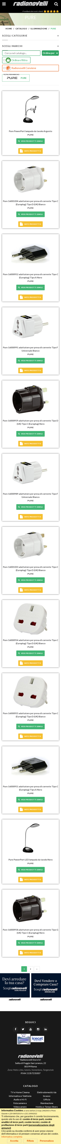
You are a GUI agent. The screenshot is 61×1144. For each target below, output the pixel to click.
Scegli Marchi (30, 46)
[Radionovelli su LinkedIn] (45, 1029)
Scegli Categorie (30, 35)
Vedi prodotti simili (31, 141)
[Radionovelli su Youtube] (30, 1029)
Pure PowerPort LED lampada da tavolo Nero (30, 859)
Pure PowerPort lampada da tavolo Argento (30, 131)
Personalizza (47, 1141)
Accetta (14, 1141)
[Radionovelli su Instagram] (38, 1029)
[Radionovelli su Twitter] (23, 1029)
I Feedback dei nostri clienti (33, 11)
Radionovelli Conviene (23, 68)
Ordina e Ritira (19, 60)
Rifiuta (30, 1141)
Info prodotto (32, 151)
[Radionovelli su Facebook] (15, 1029)
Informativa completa (11, 1137)
